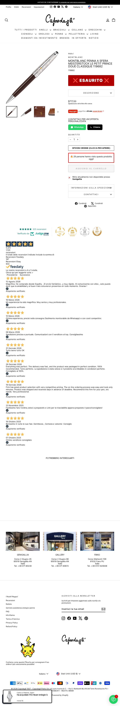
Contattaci (91, 194)
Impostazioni (39, 7)
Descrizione (91, 93)
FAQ (7, 611)
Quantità (74, 135)
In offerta (79, 38)
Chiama (96, 127)
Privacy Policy (12, 623)
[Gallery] (60, 541)
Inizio (70, 53)
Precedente (12, 275)
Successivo (25, 275)
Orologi (45, 34)
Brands (65, 38)
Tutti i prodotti (26, 30)
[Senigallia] (23, 541)
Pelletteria (77, 34)
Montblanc (75, 57)
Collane (78, 30)
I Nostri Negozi (12, 596)
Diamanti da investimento (39, 38)
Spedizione (72, 103)
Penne (59, 34)
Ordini (16, 7)
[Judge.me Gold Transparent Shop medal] (60, 231)
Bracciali (60, 30)
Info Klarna (10, 615)
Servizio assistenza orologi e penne (20, 608)
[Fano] (97, 541)
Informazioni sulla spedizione (91, 188)
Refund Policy (11, 626)
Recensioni (26, 7)
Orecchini (96, 30)
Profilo (8, 7)
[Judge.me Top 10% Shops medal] (97, 231)
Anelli (44, 30)
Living (94, 34)
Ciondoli (27, 34)
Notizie (94, 38)
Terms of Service (13, 619)
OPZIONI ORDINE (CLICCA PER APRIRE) (91, 148)
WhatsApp (79, 127)
